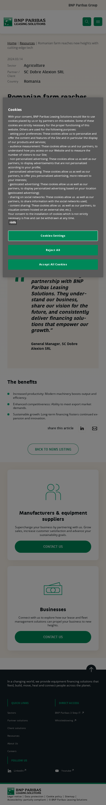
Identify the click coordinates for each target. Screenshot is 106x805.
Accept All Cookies (53, 264)
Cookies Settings (53, 236)
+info (12, 222)
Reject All (53, 250)
